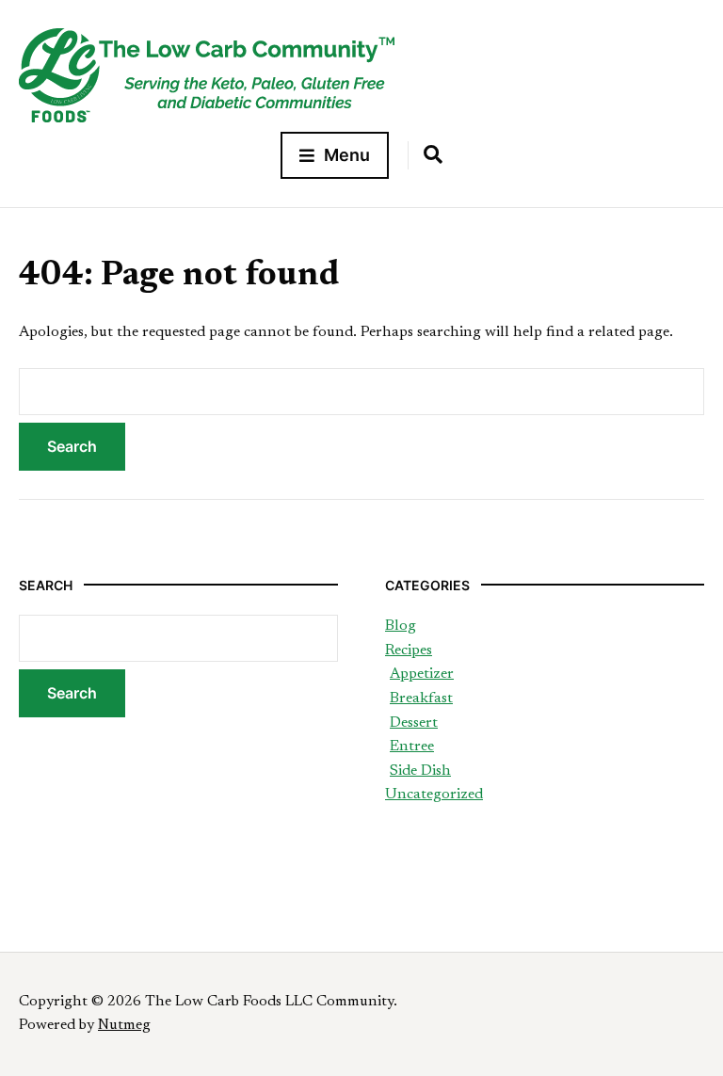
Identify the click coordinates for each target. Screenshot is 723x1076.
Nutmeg (124, 1025)
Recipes (408, 650)
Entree (412, 746)
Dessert (414, 723)
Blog (400, 626)
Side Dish (420, 771)
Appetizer (422, 674)
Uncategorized (434, 794)
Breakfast (421, 698)
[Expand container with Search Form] (433, 154)
